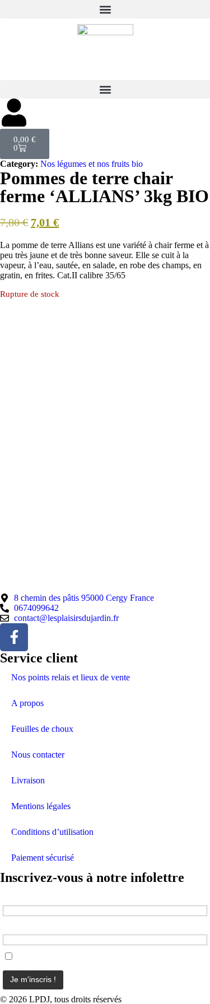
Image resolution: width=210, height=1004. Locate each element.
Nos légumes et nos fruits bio (91, 164)
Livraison (28, 780)
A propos (27, 703)
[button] (105, 9)
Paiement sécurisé (42, 857)
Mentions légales (41, 806)
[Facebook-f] (14, 637)
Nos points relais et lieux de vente (70, 677)
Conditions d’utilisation (52, 832)
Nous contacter (37, 754)
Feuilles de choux (42, 729)
